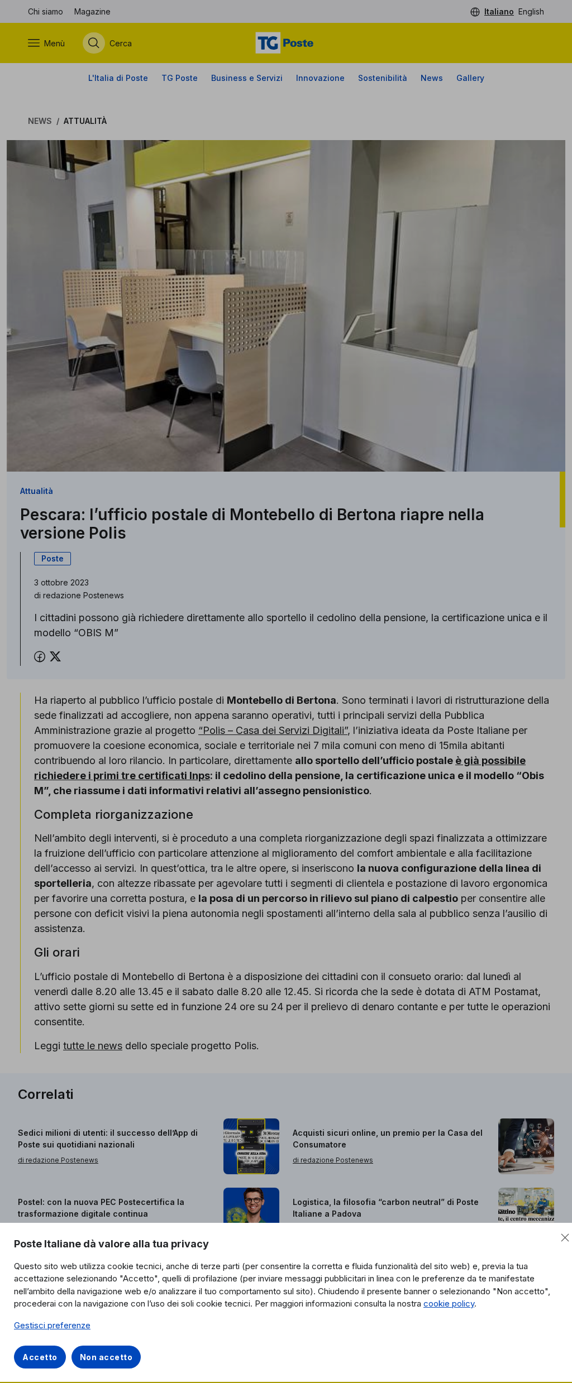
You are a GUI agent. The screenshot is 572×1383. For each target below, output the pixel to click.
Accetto (40, 1357)
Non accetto (106, 1357)
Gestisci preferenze (52, 1325)
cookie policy (448, 1303)
